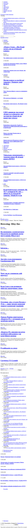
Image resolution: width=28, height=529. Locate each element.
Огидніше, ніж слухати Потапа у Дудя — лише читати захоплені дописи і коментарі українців (13, 304)
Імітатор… (5, 248)
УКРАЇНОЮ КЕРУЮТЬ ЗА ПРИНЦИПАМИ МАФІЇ (11, 439)
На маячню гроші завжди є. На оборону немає (15, 103)
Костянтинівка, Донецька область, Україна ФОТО (14, 480)
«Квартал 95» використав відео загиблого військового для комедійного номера (13, 334)
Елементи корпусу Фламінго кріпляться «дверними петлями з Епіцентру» (13, 26)
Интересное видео (7, 450)
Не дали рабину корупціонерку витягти (16, 447)
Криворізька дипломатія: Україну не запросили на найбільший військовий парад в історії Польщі (15, 126)
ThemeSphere (20, 523)
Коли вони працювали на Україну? (12, 28)
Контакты (5, 520)
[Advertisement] (14, 505)
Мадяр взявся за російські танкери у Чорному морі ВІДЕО (13, 82)
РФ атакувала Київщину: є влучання (12, 24)
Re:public (5, 489)
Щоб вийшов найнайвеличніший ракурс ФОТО (13, 486)
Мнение (5, 9)
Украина (5, 4)
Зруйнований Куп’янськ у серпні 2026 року (12, 475)
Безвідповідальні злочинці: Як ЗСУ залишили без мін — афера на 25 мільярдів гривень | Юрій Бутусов (15, 192)
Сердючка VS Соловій (9, 360)
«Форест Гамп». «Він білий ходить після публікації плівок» (13, 49)
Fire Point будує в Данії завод (10, 209)
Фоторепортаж (7, 451)
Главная (5, 1)
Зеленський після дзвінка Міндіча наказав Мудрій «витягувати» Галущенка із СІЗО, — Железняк (15, 444)
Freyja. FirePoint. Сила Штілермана (12, 215)
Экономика (6, 7)
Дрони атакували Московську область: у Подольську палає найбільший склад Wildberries (14, 141)
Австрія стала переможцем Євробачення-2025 (11, 260)
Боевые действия (7, 10)
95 (10, 368)
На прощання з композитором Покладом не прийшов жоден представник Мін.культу (12, 234)
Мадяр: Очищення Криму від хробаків (11, 456)
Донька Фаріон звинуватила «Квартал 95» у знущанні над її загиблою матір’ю (13, 319)
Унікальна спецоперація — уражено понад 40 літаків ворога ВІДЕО (14, 157)
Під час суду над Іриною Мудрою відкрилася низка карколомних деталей (13, 424)
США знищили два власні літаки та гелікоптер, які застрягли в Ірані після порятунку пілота (13, 115)
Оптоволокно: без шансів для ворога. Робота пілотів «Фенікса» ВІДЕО (12, 463)
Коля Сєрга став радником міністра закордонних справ (12, 287)
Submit (16, 524)
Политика (5, 3)
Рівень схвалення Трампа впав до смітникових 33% (12, 134)
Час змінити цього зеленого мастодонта (13, 23)
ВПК (4, 12)
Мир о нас (5, 8)
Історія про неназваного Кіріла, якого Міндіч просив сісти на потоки (14, 33)
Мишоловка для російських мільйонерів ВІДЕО (13, 469)
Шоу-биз (3, 227)
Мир (4, 5)
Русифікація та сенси (9, 348)
